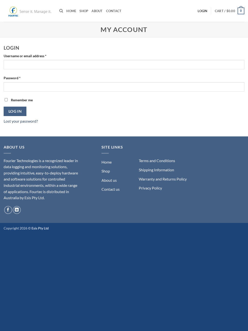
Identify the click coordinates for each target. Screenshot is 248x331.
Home (71, 11)
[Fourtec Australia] (28, 10)
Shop (83, 11)
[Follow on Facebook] (8, 210)
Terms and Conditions (157, 160)
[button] (229, 11)
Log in (15, 111)
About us (109, 180)
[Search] (61, 11)
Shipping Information (156, 169)
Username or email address (32, 56)
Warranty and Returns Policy (163, 179)
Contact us (110, 189)
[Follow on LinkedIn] (17, 210)
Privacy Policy (150, 188)
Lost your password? (21, 121)
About (97, 11)
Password (19, 78)
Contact (114, 11)
